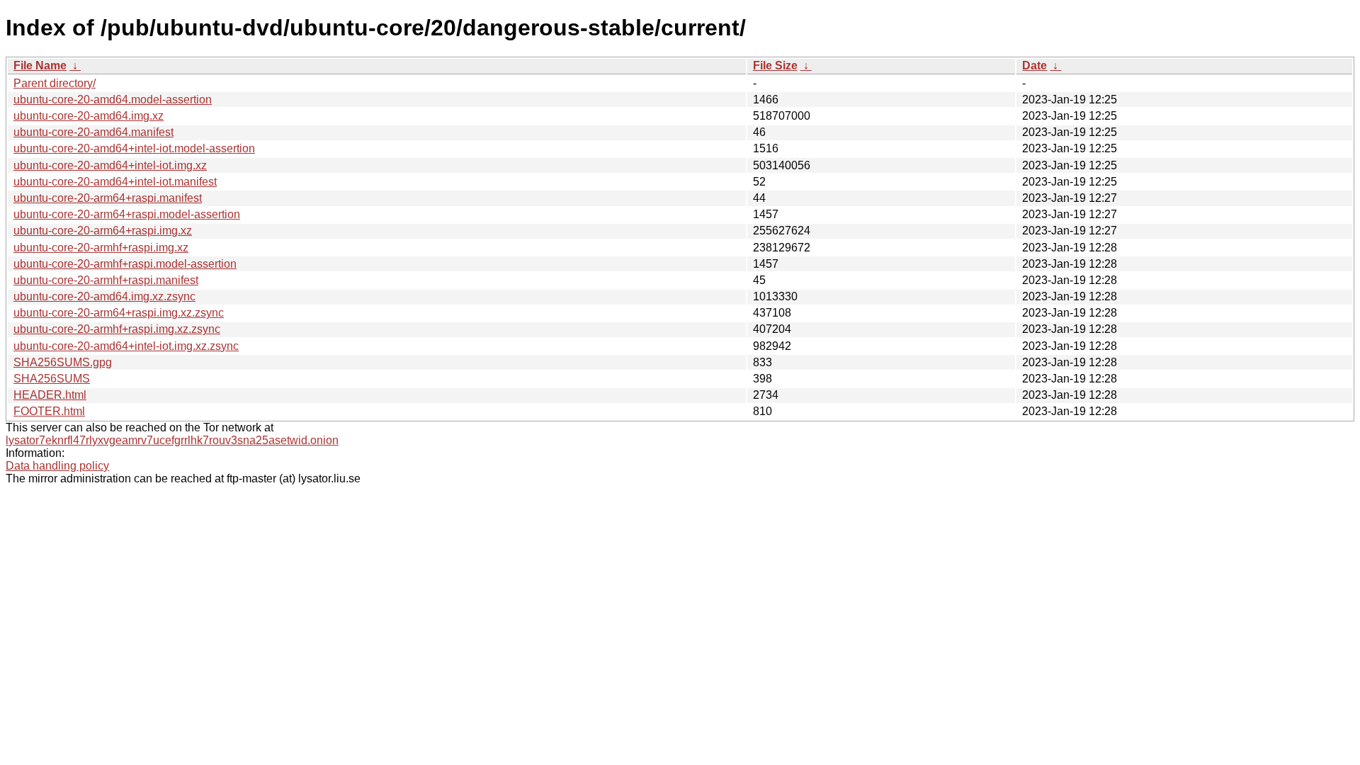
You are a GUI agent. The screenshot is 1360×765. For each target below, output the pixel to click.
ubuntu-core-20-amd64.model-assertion (112, 100)
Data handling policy (57, 466)
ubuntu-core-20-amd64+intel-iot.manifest (115, 182)
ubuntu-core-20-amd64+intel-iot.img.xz (110, 165)
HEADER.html (49, 395)
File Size (775, 66)
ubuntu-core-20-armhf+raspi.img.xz (100, 248)
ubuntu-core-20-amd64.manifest (93, 132)
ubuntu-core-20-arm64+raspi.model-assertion (126, 214)
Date (1034, 66)
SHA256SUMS (51, 379)
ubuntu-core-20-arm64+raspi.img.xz (102, 231)
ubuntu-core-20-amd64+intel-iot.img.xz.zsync (126, 346)
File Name (40, 66)
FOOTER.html (49, 411)
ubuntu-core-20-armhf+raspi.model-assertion (125, 264)
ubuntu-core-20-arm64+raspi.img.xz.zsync (118, 313)
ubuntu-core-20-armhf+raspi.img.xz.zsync (116, 329)
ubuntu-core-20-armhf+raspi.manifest (105, 280)
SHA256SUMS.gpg (62, 362)
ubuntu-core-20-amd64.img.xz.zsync (104, 296)
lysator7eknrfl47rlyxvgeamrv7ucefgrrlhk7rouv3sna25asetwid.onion (172, 440)
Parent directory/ (54, 83)
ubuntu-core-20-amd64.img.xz (88, 116)
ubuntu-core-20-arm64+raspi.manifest (107, 198)
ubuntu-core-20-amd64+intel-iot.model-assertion (134, 148)
